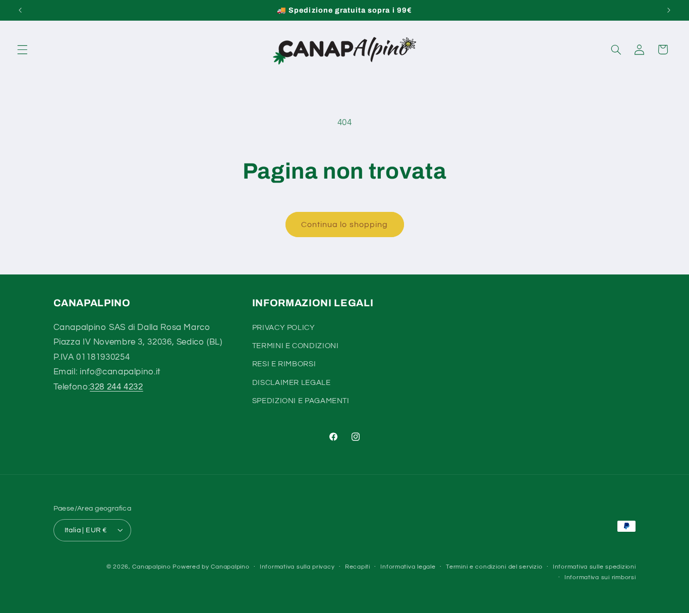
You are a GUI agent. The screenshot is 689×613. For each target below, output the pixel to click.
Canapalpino (151, 566)
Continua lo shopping (344, 224)
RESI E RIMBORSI (284, 364)
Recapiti (357, 567)
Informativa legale (407, 567)
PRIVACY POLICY (283, 327)
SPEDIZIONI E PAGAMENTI (301, 401)
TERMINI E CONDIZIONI (295, 345)
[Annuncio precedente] (20, 10)
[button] (22, 49)
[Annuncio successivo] (669, 10)
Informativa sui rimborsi (600, 577)
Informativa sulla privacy (297, 567)
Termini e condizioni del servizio (494, 567)
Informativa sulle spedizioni (594, 567)
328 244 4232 (116, 386)
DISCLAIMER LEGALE (291, 382)
